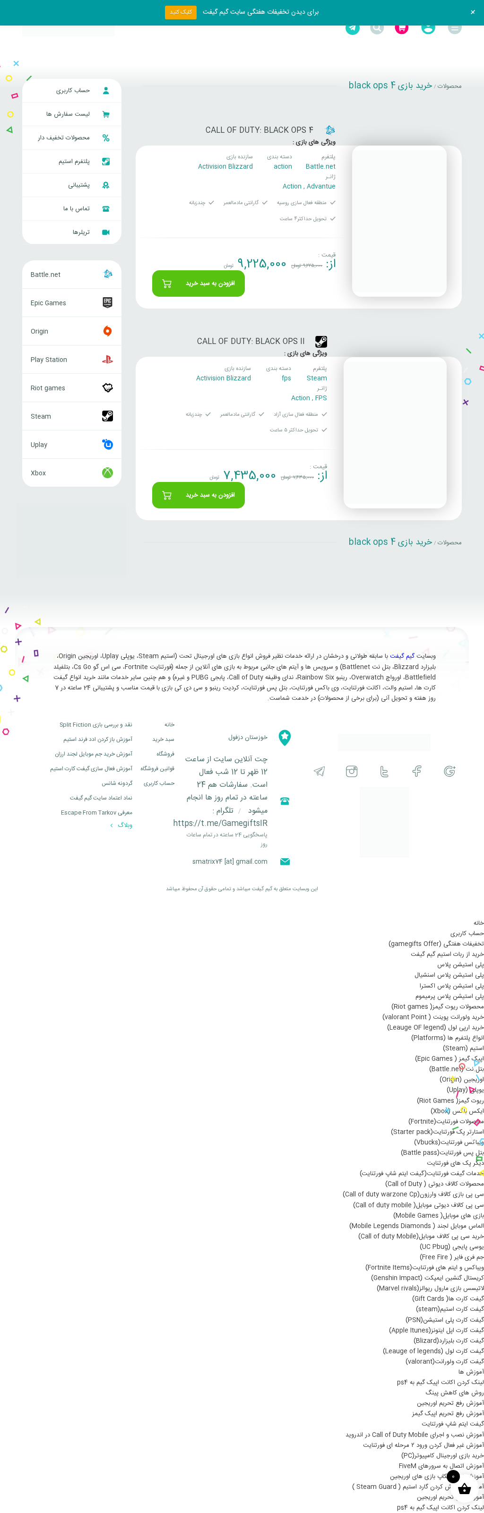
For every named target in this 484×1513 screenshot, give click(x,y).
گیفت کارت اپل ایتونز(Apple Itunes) (436, 1330)
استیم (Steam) (463, 1048)
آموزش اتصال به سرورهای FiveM (441, 1466)
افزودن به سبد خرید (210, 283)
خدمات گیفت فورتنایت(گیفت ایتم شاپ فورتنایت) (422, 1174)
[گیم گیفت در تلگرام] (319, 771)
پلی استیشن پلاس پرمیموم (449, 996)
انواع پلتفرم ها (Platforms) (447, 1038)
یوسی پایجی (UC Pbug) (452, 1247)
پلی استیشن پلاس (460, 965)
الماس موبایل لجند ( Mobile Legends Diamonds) (416, 1226)
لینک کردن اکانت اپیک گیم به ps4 (440, 1382)
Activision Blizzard (225, 167)
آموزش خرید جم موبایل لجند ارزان (93, 754)
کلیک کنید (181, 12)
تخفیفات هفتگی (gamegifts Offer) (436, 944)
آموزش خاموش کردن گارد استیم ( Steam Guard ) (418, 1487)
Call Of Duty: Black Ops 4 (259, 130)
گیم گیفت (402, 656)
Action (292, 186)
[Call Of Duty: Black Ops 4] (399, 221)
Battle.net (321, 167)
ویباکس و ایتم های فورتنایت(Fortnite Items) (424, 1268)
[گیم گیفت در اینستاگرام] (352, 771)
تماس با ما (77, 209)
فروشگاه (165, 754)
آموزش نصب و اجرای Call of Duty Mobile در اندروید (415, 1435)
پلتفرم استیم (75, 161)
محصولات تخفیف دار (65, 138)
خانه (169, 725)
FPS (321, 398)
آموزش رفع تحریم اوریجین (450, 1403)
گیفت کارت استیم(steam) (450, 1309)
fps (286, 378)
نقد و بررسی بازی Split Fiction (96, 725)
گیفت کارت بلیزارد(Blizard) (449, 1341)
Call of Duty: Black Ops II (251, 341)
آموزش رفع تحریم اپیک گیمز (448, 1414)
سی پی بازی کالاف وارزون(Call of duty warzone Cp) (413, 1194)
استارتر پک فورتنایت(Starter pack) (437, 1132)
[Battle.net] (330, 131)
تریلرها (82, 232)
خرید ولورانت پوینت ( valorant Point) (433, 1017)
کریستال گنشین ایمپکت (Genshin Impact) (427, 1278)
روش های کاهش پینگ (454, 1393)
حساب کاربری (74, 91)
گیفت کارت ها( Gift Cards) (448, 1299)
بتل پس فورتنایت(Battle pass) (442, 1153)
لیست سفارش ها (69, 114)
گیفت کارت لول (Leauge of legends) (433, 1351)
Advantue (321, 186)
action (283, 167)
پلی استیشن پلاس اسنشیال (449, 975)
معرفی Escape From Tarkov (96, 812)
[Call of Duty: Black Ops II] (395, 433)
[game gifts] (68, 28)
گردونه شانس (117, 783)
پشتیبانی (80, 185)
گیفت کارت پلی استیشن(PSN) (445, 1320)
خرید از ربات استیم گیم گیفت (447, 954)
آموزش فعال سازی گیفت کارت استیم (91, 769)
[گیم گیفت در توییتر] (384, 771)
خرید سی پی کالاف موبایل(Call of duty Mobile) (421, 1236)
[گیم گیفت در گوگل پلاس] (449, 771)
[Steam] (321, 342)
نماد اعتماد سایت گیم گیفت (101, 798)
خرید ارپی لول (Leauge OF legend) (435, 1028)
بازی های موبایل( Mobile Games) (438, 1216)
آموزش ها (471, 1372)
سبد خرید (163, 739)
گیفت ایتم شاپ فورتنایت (453, 1424)
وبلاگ (124, 825)
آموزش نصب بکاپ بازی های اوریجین (437, 1476)
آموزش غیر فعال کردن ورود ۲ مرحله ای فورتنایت (423, 1445)
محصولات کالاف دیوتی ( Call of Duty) (434, 1184)
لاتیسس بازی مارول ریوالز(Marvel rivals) (430, 1288)
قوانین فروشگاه (157, 769)
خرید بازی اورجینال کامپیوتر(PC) (442, 1456)
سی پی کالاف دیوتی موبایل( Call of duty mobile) (418, 1205)
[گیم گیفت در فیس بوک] (417, 771)
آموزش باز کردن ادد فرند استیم (97, 739)
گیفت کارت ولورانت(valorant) (445, 1362)
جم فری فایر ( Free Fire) (452, 1257)
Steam (317, 378)
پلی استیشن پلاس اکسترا (452, 986)
